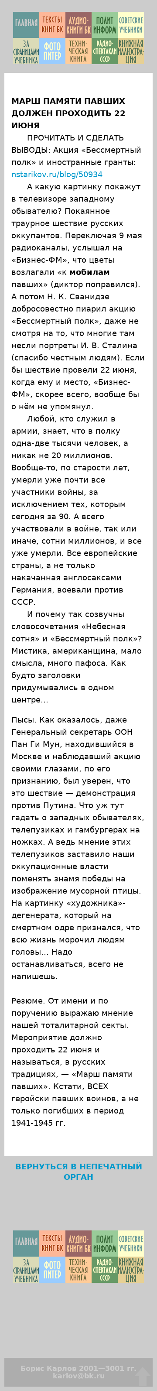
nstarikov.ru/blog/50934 (56, 174)
